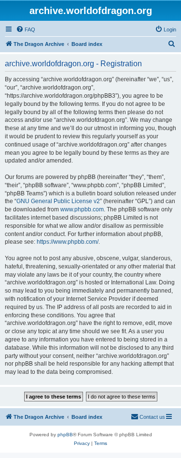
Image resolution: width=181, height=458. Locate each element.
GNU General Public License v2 (58, 201)
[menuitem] (25, 29)
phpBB (65, 434)
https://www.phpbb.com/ (67, 241)
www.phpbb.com (82, 209)
